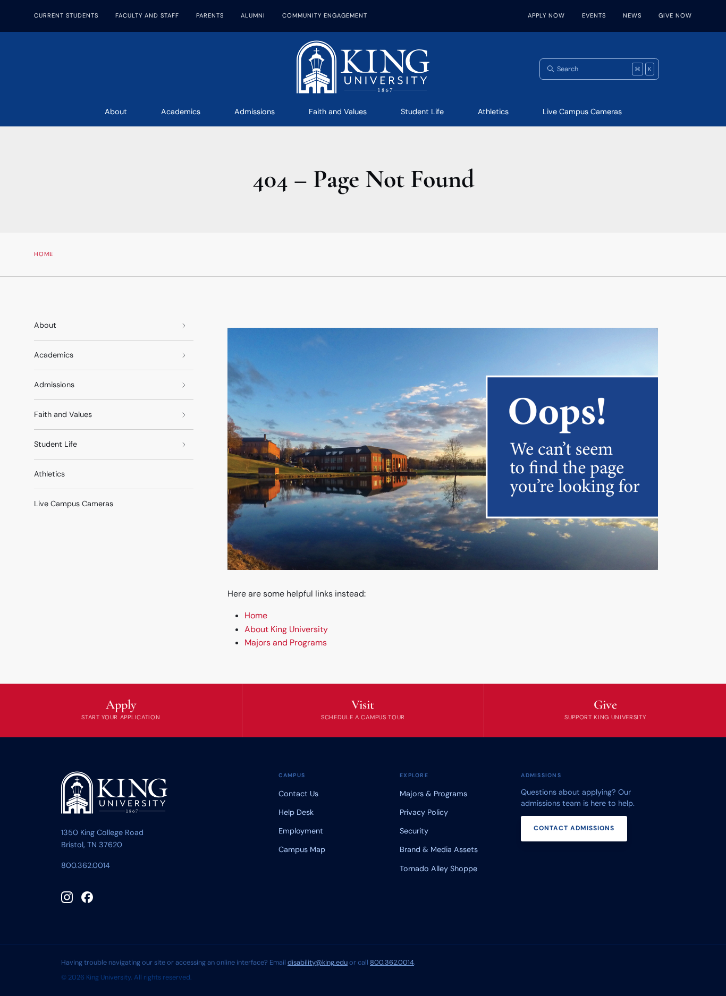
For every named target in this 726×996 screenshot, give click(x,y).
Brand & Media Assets (439, 849)
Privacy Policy (424, 812)
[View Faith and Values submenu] (183, 414)
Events (594, 15)
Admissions (254, 111)
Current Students (66, 15)
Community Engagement (324, 15)
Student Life (422, 111)
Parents (210, 15)
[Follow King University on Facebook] (87, 897)
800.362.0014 (85, 865)
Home (255, 615)
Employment (300, 831)
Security (414, 831)
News (632, 15)
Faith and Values (338, 111)
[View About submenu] (183, 325)
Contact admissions (574, 828)
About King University (286, 629)
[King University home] (114, 794)
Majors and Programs (285, 642)
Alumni (253, 15)
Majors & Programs (433, 793)
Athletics (493, 111)
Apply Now (546, 15)
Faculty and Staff (147, 15)
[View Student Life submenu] (183, 444)
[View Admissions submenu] (183, 384)
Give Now (675, 15)
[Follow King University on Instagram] (67, 897)
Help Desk (296, 812)
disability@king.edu (318, 962)
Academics (180, 111)
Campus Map (301, 849)
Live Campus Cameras (582, 111)
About (116, 111)
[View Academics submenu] (183, 355)
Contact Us (298, 793)
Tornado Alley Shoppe (438, 868)
